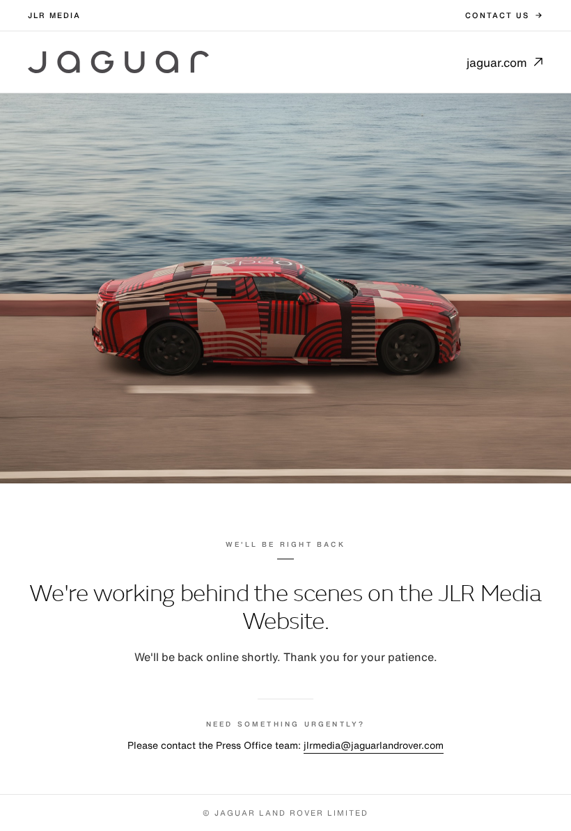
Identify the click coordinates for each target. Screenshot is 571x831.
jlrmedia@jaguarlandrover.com (374, 745)
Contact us (497, 15)
